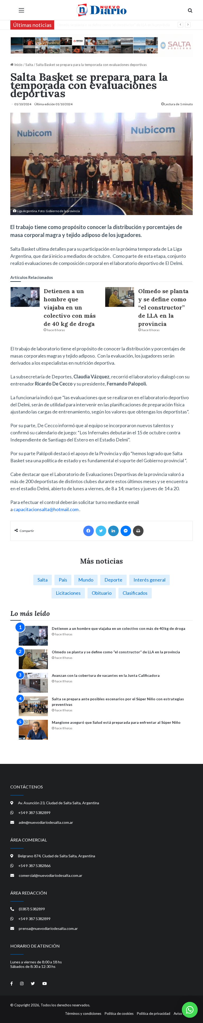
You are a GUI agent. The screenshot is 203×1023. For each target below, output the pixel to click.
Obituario (102, 593)
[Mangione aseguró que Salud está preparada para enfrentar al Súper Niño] (33, 730)
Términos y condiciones (83, 1013)
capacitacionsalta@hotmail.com (46, 509)
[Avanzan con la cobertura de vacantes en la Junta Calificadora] (33, 683)
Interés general (149, 580)
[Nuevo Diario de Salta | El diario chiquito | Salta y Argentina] (101, 10)
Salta (29, 65)
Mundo (85, 580)
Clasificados (135, 593)
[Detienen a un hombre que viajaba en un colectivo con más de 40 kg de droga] (25, 297)
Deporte (113, 580)
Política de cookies (119, 1013)
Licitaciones (68, 593)
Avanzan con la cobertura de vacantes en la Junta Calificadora (104, 25)
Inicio (17, 65)
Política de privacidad (153, 1013)
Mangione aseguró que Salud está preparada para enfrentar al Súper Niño (116, 722)
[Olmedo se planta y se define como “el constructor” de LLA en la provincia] (119, 297)
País (63, 580)
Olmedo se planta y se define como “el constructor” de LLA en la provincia (163, 307)
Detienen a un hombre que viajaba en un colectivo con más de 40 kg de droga (70, 307)
